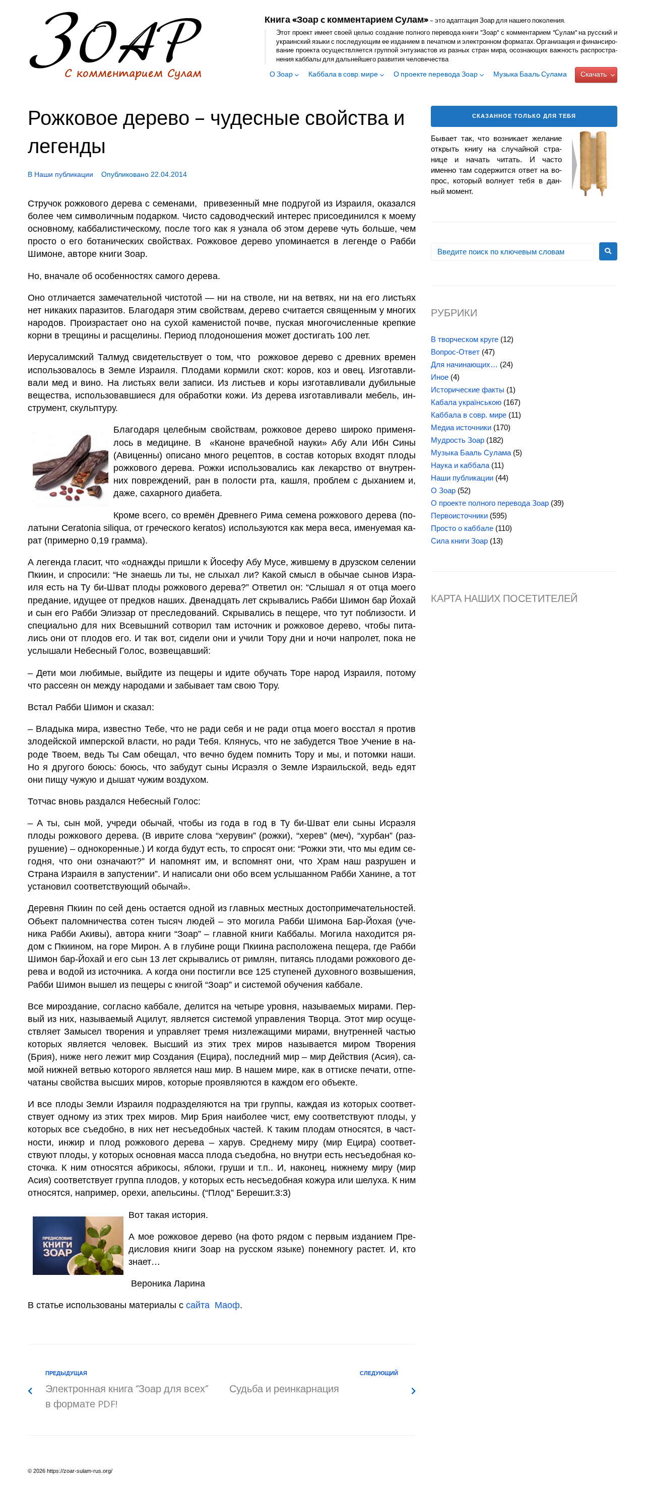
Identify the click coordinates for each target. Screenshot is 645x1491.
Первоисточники (459, 515)
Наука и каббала (460, 465)
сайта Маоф (213, 1305)
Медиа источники (461, 427)
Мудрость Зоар (457, 440)
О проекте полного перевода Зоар (490, 503)
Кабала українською (466, 402)
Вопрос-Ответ (455, 352)
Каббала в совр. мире (343, 75)
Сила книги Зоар (459, 540)
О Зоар (281, 75)
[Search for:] (512, 251)
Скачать (593, 75)
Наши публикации (63, 174)
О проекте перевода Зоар (436, 75)
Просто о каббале (462, 528)
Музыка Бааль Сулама (530, 75)
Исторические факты (467, 389)
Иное (439, 377)
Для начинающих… (464, 364)
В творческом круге (464, 339)
